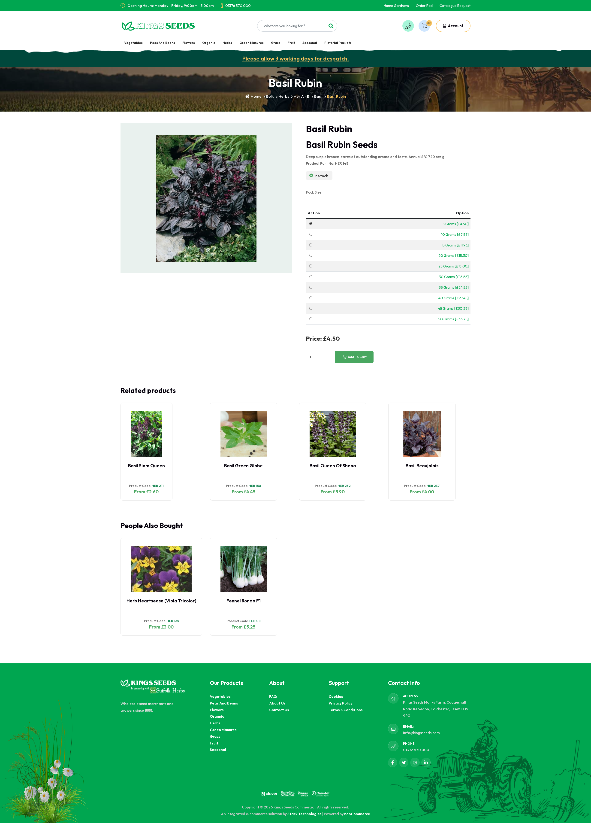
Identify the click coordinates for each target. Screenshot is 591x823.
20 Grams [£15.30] (453, 255)
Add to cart (357, 357)
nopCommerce (357, 813)
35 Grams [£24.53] (454, 287)
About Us (277, 703)
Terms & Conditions (346, 710)
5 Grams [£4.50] (456, 224)
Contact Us (279, 710)
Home (256, 96)
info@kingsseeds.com (421, 732)
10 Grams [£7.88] (455, 234)
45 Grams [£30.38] (453, 308)
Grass (275, 43)
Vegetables (133, 43)
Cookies (336, 696)
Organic (208, 43)
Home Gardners (396, 5)
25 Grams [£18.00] (453, 266)
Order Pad (424, 5)
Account (455, 25)
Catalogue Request (455, 5)
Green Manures (251, 43)
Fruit (291, 43)
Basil (318, 96)
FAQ (273, 696)
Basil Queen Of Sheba (243, 465)
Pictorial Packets (338, 43)
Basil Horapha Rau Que (422, 465)
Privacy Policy (340, 703)
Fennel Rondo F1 (243, 601)
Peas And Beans (162, 43)
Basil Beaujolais (332, 465)
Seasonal (309, 43)
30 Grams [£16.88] (454, 276)
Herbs (227, 43)
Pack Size (313, 192)
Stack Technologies (304, 813)
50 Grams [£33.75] (453, 319)
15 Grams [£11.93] (455, 245)
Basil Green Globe (154, 465)
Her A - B (302, 96)
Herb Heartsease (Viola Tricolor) (161, 601)
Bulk (270, 96)
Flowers (188, 43)
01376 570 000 (238, 5)
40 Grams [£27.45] (453, 298)
